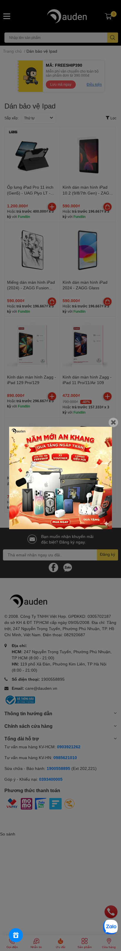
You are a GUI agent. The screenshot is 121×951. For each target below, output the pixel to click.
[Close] (113, 422)
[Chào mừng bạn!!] (60, 478)
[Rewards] (16, 935)
